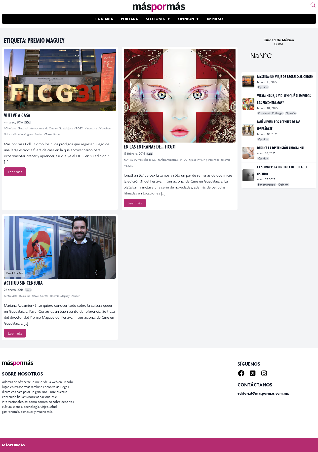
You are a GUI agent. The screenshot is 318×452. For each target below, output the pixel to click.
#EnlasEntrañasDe (168, 159)
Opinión (186, 18)
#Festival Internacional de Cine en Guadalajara (45, 128)
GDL (27, 122)
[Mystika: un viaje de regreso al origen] (248, 81)
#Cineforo (10, 128)
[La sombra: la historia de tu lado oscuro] (248, 175)
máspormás (13, 445)
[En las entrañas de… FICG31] (180, 96)
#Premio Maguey (23, 134)
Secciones (155, 18)
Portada (129, 18)
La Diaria (104, 18)
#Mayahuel (104, 128)
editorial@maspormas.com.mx (263, 393)
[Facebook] (241, 373)
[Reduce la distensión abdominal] (248, 153)
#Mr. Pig (202, 159)
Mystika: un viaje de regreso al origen (285, 76)
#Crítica (128, 159)
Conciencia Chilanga (270, 113)
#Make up (25, 296)
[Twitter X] (252, 373)
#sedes (39, 134)
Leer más (15, 171)
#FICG (184, 159)
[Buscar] (313, 5)
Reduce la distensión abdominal (281, 147)
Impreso (215, 18)
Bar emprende (267, 184)
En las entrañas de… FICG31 (150, 146)
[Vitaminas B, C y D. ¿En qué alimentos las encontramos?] (248, 104)
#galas (193, 159)
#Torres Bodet (52, 134)
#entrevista (11, 296)
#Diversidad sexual (145, 159)
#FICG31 (79, 128)
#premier (214, 159)
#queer (76, 296)
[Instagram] (264, 373)
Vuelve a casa (17, 115)
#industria (91, 128)
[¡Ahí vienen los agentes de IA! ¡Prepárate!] (248, 130)
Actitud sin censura (23, 282)
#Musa (8, 134)
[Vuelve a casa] (60, 80)
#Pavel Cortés (40, 296)
